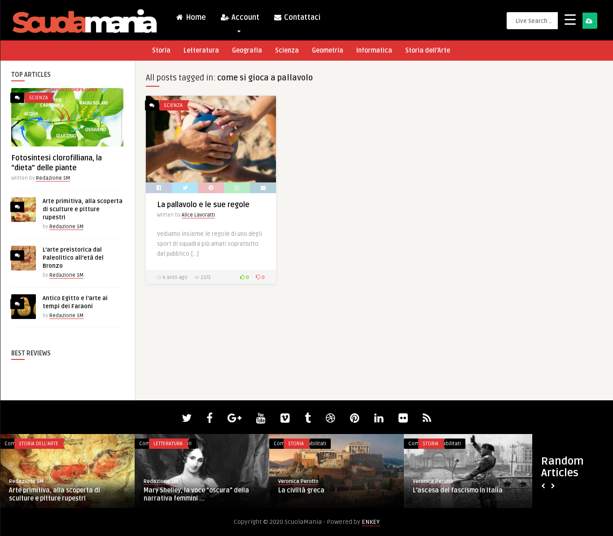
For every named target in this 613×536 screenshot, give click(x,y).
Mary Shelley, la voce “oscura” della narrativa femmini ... (145, 494)
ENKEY (371, 522)
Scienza (287, 50)
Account (244, 17)
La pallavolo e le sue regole (203, 204)
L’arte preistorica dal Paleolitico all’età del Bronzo (73, 258)
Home (195, 17)
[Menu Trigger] (570, 19)
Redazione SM (53, 178)
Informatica (374, 50)
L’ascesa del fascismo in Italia (406, 490)
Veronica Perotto (247, 481)
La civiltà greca (250, 490)
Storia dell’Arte (427, 50)
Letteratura (201, 50)
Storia (161, 50)
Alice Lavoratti (198, 215)
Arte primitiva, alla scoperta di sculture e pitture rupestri (83, 209)
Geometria (327, 50)
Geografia (247, 50)
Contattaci (301, 17)
